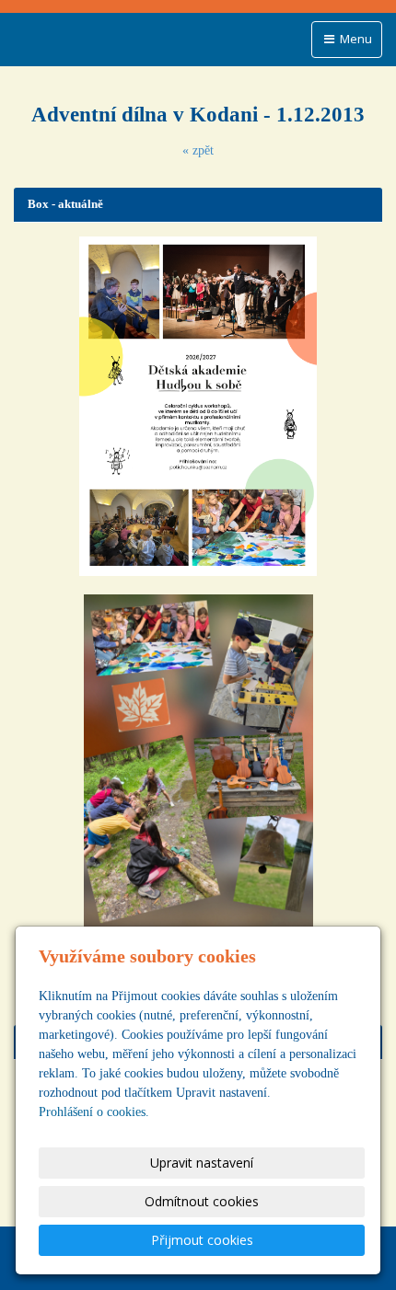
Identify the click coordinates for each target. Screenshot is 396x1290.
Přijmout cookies (202, 1240)
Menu (354, 38)
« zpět (198, 150)
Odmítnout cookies (202, 1201)
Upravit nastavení (201, 1162)
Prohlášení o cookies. (94, 1112)
